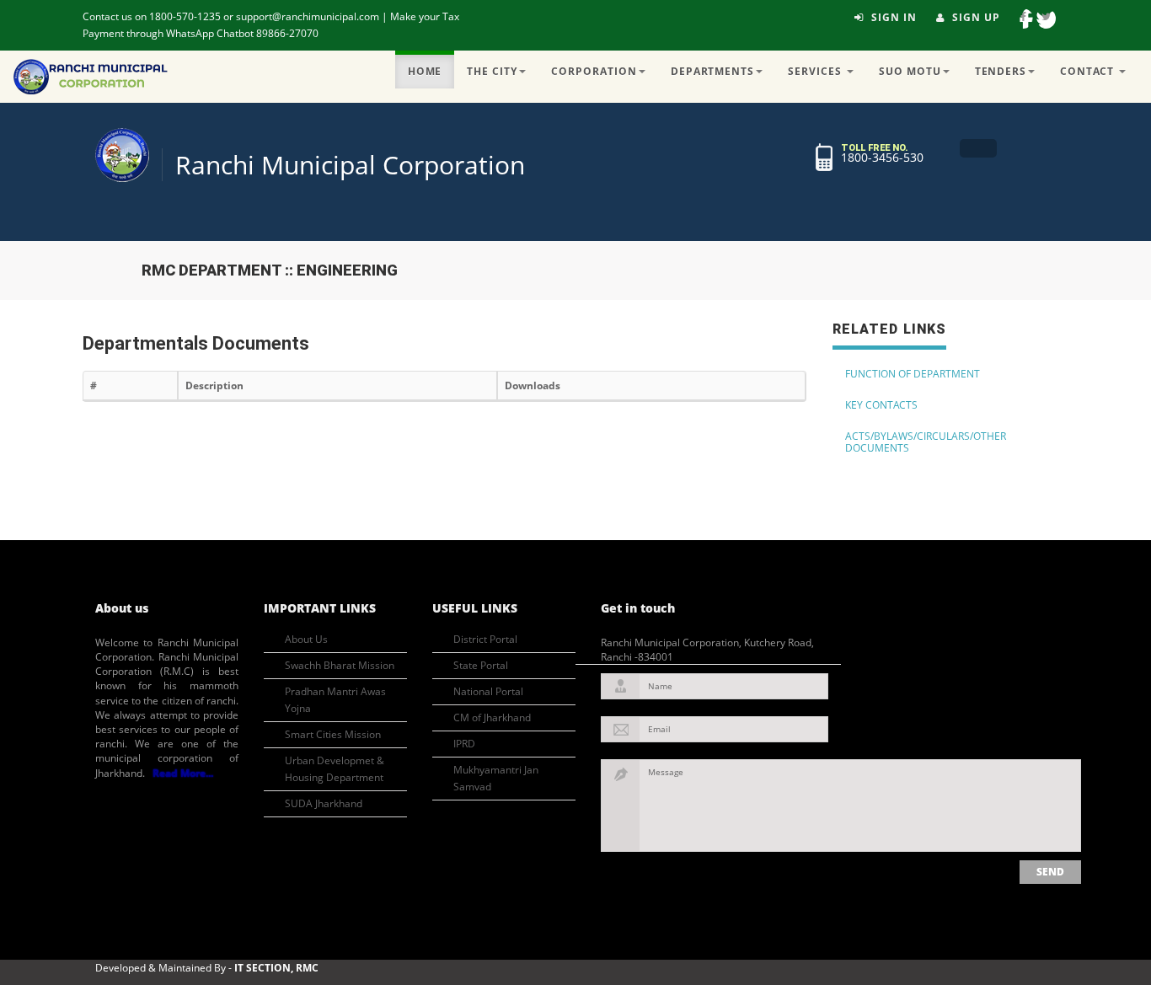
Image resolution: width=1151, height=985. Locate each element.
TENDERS (1001, 71)
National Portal (488, 691)
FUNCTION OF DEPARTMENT (912, 374)
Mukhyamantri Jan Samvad (495, 778)
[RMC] (122, 155)
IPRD (464, 743)
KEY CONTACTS (881, 405)
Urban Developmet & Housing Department (334, 768)
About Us (306, 639)
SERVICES (816, 71)
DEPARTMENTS (713, 71)
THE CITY (492, 71)
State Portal (480, 665)
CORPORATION (594, 71)
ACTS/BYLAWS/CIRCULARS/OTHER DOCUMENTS (925, 442)
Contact (1088, 71)
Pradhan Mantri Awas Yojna (335, 699)
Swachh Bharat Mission (339, 665)
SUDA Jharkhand (323, 803)
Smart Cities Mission (333, 734)
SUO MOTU (910, 71)
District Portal (485, 639)
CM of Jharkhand (492, 717)
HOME (425, 71)
